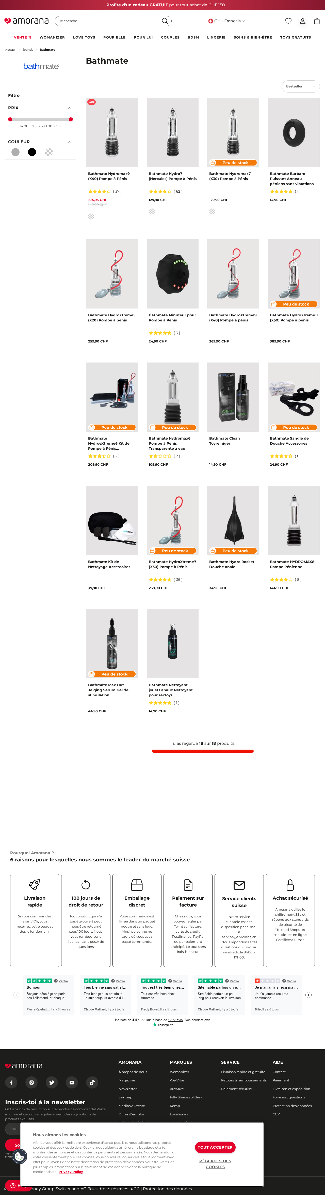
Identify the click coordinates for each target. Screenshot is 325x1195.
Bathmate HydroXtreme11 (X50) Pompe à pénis (294, 317)
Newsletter (128, 1089)
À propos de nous (133, 1072)
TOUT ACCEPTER (215, 1147)
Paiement (281, 1080)
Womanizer (179, 1072)
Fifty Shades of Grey (186, 1097)
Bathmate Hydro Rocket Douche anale (231, 564)
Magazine (127, 1080)
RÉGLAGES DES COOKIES (215, 1164)
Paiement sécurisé (236, 1089)
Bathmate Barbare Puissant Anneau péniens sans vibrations (292, 178)
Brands (28, 49)
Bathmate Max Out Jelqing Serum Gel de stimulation (108, 690)
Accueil (10, 49)
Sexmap (125, 1097)
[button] (19, 1156)
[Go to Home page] (26, 21)
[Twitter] (52, 1082)
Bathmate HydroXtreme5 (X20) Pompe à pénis (111, 317)
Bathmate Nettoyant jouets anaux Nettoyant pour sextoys (171, 690)
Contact (279, 1072)
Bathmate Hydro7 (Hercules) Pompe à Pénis (173, 176)
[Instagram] (31, 1082)
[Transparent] (49, 152)
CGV (276, 1114)
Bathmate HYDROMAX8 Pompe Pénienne (292, 564)
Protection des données (292, 1106)
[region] (142, 1154)
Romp (175, 1106)
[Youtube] (72, 1082)
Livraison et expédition (291, 1089)
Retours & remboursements (244, 1080)
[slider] (10, 119)
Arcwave (177, 1089)
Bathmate (47, 49)
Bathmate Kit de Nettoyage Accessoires (109, 564)
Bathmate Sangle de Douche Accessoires (289, 441)
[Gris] (15, 152)
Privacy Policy (71, 1172)
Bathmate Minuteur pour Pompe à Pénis (172, 317)
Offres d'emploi (131, 1114)
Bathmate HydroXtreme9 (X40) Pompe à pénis (233, 317)
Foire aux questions (289, 1097)
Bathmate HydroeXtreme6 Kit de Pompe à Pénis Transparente (108, 443)
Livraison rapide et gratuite (243, 1072)
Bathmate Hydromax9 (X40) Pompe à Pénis (109, 176)
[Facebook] (11, 1082)
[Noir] (32, 152)
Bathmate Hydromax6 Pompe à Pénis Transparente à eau (169, 443)
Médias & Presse (132, 1106)
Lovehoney (179, 1114)
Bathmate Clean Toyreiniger (224, 441)
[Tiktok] (92, 1082)
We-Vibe (177, 1080)
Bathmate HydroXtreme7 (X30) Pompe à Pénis (172, 564)
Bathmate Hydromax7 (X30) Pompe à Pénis (230, 176)
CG (137, 1188)
